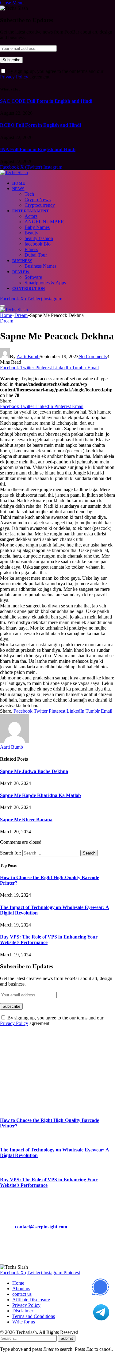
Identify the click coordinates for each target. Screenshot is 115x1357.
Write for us (23, 1321)
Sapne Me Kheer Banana (26, 819)
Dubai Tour (36, 255)
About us (21, 1288)
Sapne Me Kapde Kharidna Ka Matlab (40, 795)
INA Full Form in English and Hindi (37, 149)
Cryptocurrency (40, 205)
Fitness (31, 249)
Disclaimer (22, 1310)
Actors (31, 216)
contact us (22, 1294)
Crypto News (38, 199)
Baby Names (37, 227)
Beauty (31, 232)
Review (20, 272)
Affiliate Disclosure (31, 1299)
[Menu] (2, 306)
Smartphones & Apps (45, 282)
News (18, 188)
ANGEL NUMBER (44, 221)
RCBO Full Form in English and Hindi (40, 125)
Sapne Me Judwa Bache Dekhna (34, 771)
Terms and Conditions (33, 1316)
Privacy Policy (14, 76)
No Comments (93, 356)
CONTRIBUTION (28, 288)
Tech (29, 194)
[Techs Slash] (14, 172)
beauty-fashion (39, 238)
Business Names (40, 266)
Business (22, 260)
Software (33, 277)
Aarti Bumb (28, 356)
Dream (6, 320)
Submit (66, 1338)
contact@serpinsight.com (41, 1226)
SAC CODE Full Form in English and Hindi (46, 101)
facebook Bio (38, 243)
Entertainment (30, 211)
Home (18, 183)
